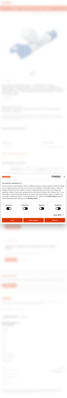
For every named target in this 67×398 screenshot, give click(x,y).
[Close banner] (64, 176)
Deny (12, 220)
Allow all (54, 220)
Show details (57, 215)
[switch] (25, 208)
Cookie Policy (51, 196)
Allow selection (33, 220)
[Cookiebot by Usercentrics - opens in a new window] (53, 177)
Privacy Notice (32, 198)
